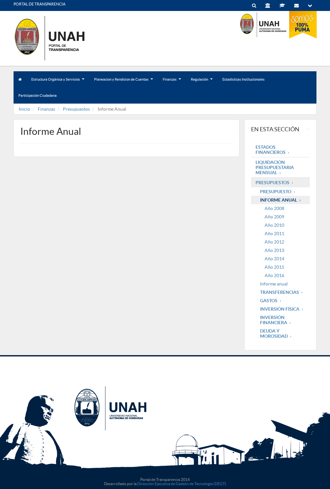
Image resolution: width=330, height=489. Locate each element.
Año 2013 (274, 250)
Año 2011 (274, 233)
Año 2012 (274, 242)
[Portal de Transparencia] (62, 38)
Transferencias (279, 292)
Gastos (268, 300)
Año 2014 (274, 258)
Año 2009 (274, 216)
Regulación (201, 82)
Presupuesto (275, 191)
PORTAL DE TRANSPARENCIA (39, 4)
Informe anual (274, 283)
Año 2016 (274, 275)
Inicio (24, 109)
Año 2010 (274, 225)
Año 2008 (274, 208)
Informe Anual (278, 200)
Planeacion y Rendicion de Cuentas (123, 82)
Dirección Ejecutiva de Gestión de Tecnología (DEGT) (181, 484)
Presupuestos (76, 109)
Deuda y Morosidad (274, 333)
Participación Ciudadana (37, 95)
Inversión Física (279, 309)
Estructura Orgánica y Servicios (57, 82)
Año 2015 (274, 267)
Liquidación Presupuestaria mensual (275, 167)
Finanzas (171, 82)
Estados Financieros (271, 150)
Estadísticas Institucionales (243, 79)
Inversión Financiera (273, 320)
